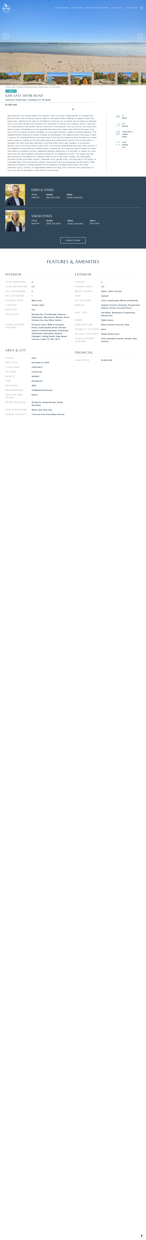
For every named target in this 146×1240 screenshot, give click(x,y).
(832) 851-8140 (53, 197)
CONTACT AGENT (73, 240)
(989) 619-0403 (53, 223)
